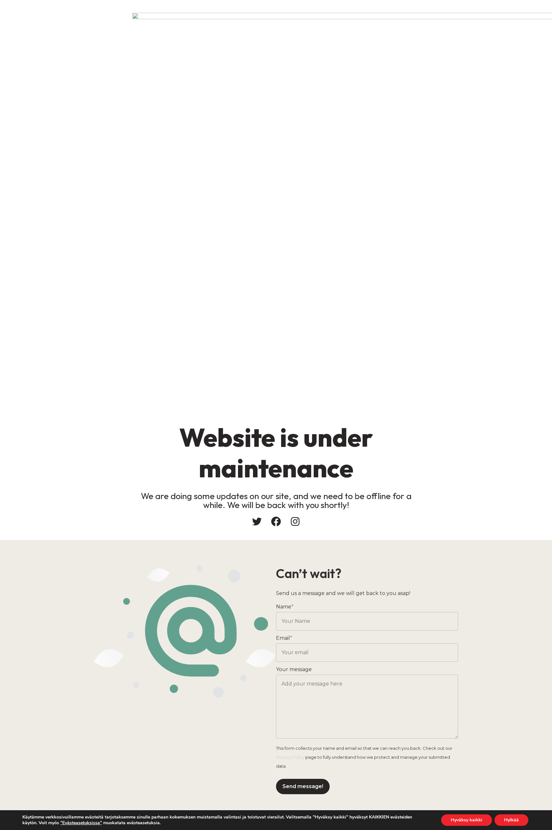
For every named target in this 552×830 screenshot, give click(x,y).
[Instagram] (295, 521)
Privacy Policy (290, 757)
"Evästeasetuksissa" (81, 823)
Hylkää (511, 820)
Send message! (302, 786)
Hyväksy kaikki (466, 820)
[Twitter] (257, 521)
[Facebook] (276, 521)
